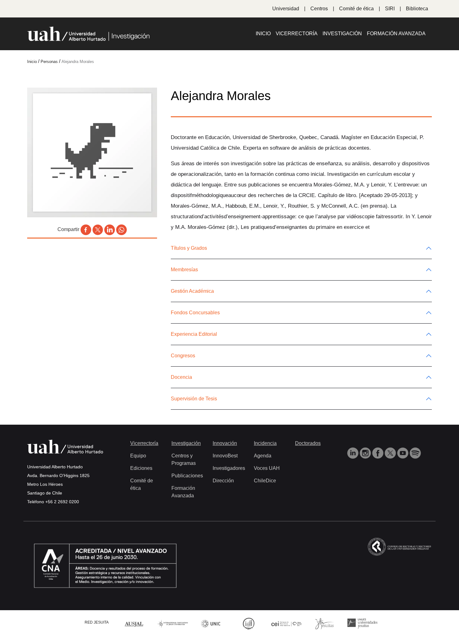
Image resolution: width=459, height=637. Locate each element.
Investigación (342, 33)
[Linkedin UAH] (353, 452)
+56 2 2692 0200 (62, 501)
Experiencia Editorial (194, 334)
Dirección (223, 480)
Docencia (181, 377)
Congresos (183, 355)
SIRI (390, 8)
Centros (319, 8)
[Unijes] (362, 623)
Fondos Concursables (195, 312)
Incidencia (265, 443)
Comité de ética (356, 8)
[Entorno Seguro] (248, 623)
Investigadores (229, 468)
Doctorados (308, 443)
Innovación (225, 443)
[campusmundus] (286, 623)
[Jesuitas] (324, 623)
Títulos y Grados (189, 248)
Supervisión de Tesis (194, 398)
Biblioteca (417, 8)
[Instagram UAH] (366, 452)
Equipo (138, 455)
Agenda (262, 455)
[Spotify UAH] (415, 452)
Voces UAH (267, 468)
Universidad (285, 8)
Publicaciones (187, 475)
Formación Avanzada (396, 33)
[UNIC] (210, 623)
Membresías (184, 269)
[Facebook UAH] (378, 452)
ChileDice (265, 480)
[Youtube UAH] (403, 452)
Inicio (263, 33)
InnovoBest (225, 455)
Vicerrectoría (297, 33)
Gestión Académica (192, 291)
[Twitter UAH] (391, 452)
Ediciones (141, 468)
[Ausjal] (135, 623)
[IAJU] (172, 623)
